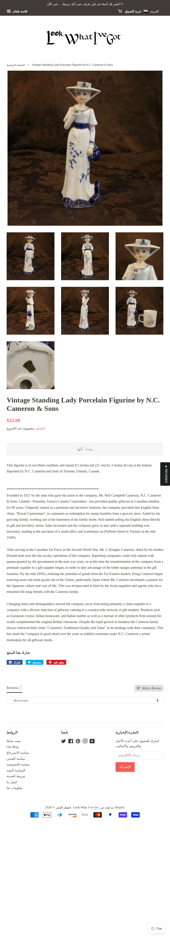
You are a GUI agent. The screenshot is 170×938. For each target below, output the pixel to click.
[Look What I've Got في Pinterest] (77, 742)
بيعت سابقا (14, 741)
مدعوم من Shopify (112, 807)
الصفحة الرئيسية (16, 64)
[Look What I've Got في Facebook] (70, 742)
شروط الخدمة (16, 776)
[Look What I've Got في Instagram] (85, 742)
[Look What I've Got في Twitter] (63, 742)
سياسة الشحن (16, 758)
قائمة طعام (19, 11)
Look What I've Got (85, 807)
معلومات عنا (15, 788)
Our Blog (12, 747)
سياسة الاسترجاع (18, 752)
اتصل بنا (12, 782)
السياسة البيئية (16, 770)
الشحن (40, 428)
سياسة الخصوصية (18, 764)
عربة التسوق (132, 11)
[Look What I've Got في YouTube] (92, 742)
